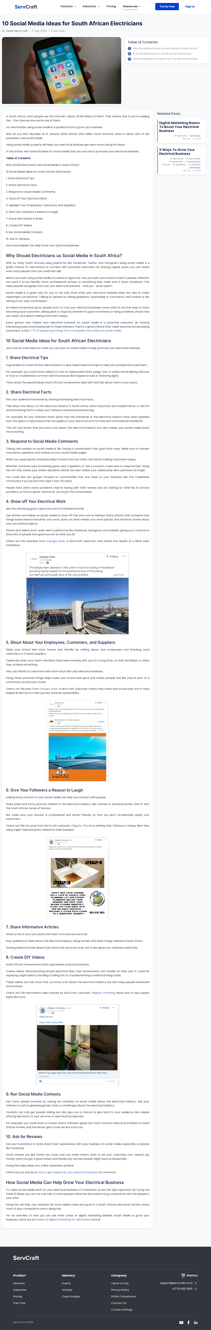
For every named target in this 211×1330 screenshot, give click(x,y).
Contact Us (118, 1303)
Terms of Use (120, 1283)
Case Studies (71, 1296)
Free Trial (19, 1303)
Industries (19, 1290)
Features (19, 1283)
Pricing (17, 1296)
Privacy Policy (120, 1290)
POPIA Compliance (123, 1296)
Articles (67, 1290)
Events (66, 1283)
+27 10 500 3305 (182, 1289)
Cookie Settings (122, 1310)
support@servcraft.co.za (176, 1283)
